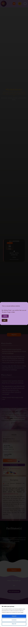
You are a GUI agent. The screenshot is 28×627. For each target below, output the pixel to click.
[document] (14, 313)
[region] (14, 615)
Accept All (14, 616)
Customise (14, 620)
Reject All (14, 623)
